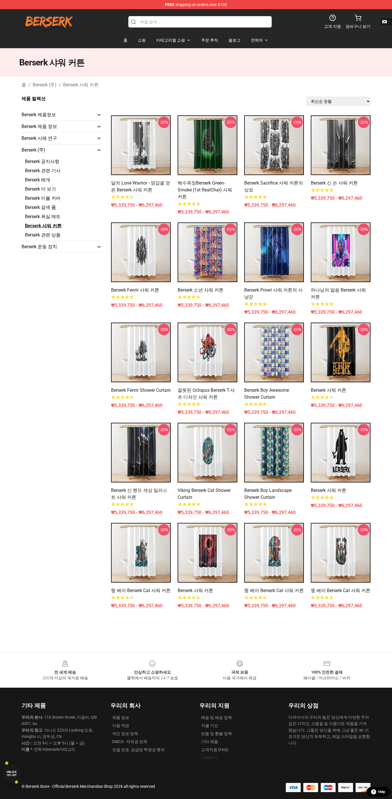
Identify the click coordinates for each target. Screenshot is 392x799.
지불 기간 (209, 725)
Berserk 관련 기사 (43, 170)
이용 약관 (120, 725)
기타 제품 (209, 741)
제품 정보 (120, 717)
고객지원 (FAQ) (214, 749)
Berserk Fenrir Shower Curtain (141, 390)
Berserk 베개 (37, 180)
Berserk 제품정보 (39, 114)
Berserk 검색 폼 (40, 207)
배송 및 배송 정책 (216, 717)
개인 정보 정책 (125, 733)
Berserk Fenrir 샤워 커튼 (135, 290)
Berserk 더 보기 (40, 189)
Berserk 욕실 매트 (43, 216)
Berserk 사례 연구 (39, 138)
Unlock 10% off (12, 774)
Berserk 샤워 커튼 (81, 85)
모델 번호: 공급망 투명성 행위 (138, 749)
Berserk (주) (45, 85)
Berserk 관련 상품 (43, 235)
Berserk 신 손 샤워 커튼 (334, 183)
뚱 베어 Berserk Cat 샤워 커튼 (141, 590)
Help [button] (381, 792)
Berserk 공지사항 (42, 161)
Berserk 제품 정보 (39, 126)
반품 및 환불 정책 (216, 733)
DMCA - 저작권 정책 (129, 741)
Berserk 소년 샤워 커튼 (201, 290)
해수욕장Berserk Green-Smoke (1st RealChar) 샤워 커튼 (205, 189)
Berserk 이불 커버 (43, 198)
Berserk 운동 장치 (39, 246)
